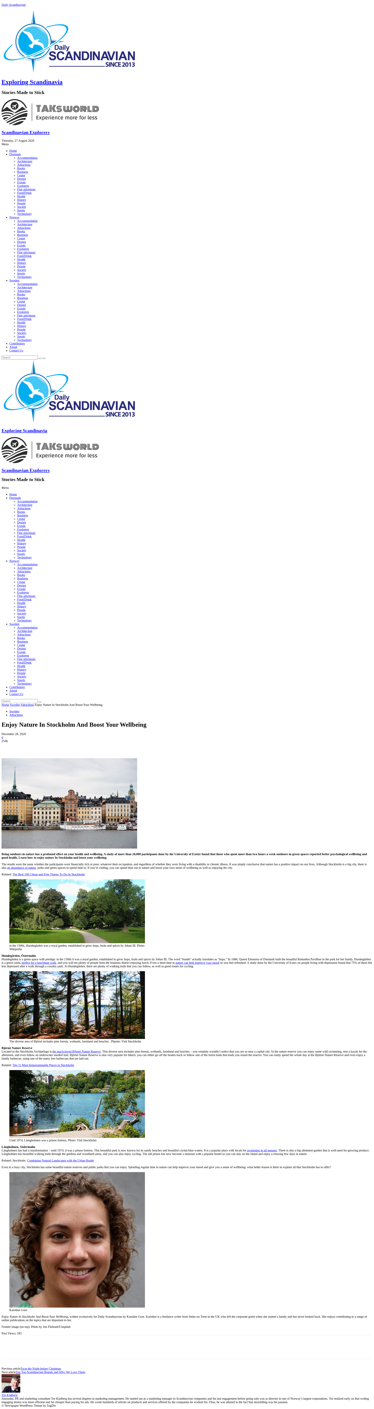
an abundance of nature (21, 867)
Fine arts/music (26, 189)
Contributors (17, 343)
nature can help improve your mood (197, 962)
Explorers (23, 185)
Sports (21, 210)
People (21, 203)
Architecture (24, 161)
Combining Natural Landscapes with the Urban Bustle (60, 1160)
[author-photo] (11, 1391)
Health (21, 196)
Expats (21, 182)
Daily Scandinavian (14, 4)
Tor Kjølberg (10, 1395)
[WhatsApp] (50, 747)
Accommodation (27, 157)
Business (22, 171)
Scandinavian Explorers (25, 132)
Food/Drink (24, 192)
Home (13, 150)
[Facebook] (8, 747)
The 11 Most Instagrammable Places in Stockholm (43, 1065)
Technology (24, 213)
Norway (14, 217)
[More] (64, 747)
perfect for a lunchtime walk (39, 962)
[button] (187, 144)
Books (21, 168)
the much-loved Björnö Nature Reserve (76, 1051)
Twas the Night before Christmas (40, 1368)
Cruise (21, 175)
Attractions (24, 164)
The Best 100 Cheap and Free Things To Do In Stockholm (48, 874)
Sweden (14, 280)
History (21, 199)
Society (21, 206)
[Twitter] (22, 747)
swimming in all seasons (262, 1150)
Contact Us (16, 350)
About (13, 347)
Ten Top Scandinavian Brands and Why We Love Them (50, 1372)
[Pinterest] (36, 747)
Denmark (15, 154)
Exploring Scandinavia (32, 81)
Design (21, 178)
